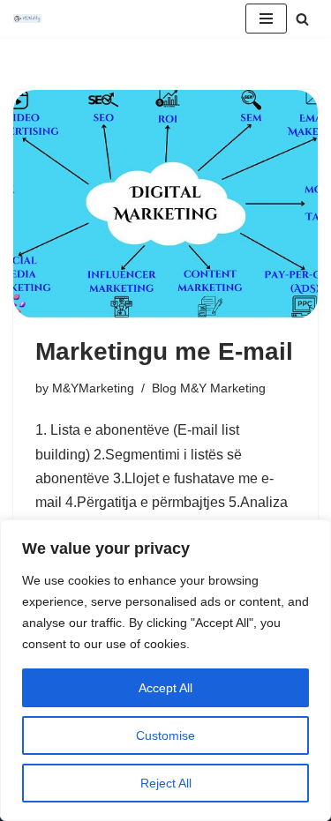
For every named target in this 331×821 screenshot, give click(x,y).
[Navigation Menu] (266, 19)
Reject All (166, 783)
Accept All (165, 688)
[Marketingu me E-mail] (165, 204)
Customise (165, 735)
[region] (165, 670)
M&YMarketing (93, 388)
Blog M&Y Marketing (209, 388)
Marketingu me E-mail (164, 351)
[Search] (302, 19)
